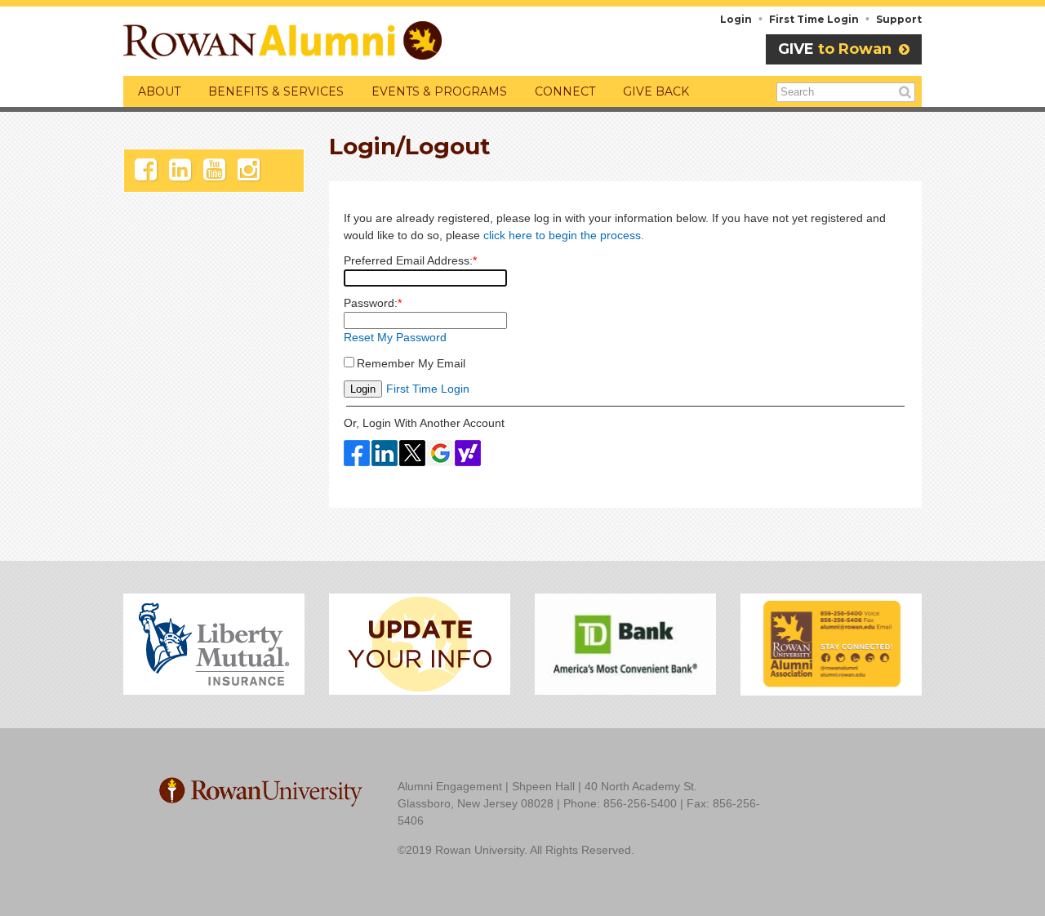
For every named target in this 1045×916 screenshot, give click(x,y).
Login (736, 19)
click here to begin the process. (563, 235)
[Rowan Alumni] (282, 38)
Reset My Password (395, 337)
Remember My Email (411, 363)
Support (899, 19)
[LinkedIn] (180, 170)
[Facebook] (145, 170)
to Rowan (837, 49)
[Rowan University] (260, 791)
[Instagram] (248, 170)
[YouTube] (214, 170)
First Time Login (814, 19)
